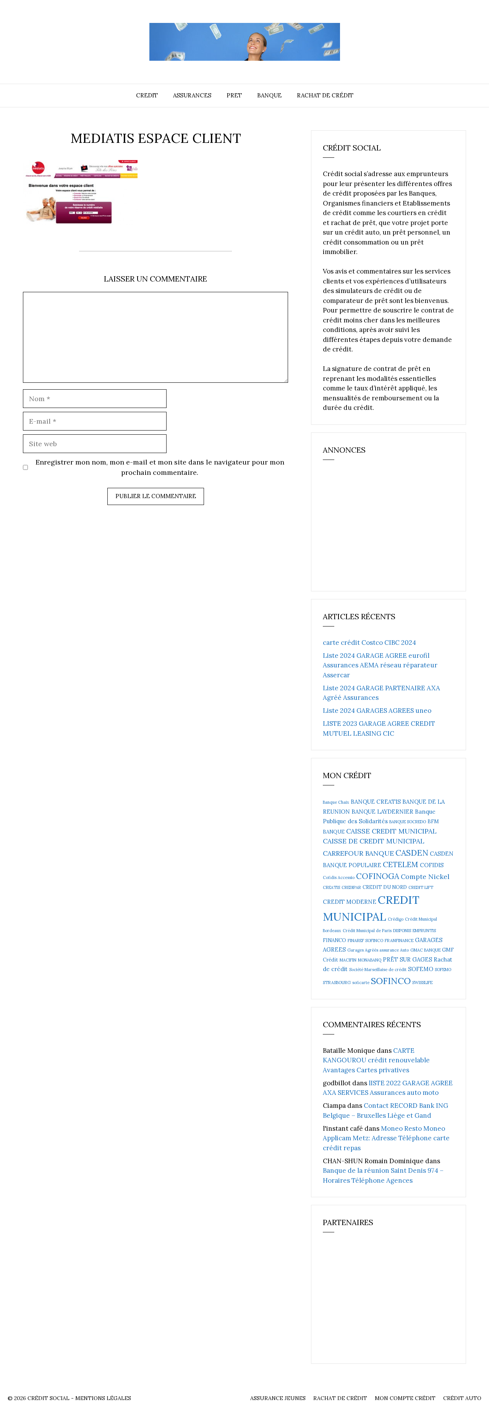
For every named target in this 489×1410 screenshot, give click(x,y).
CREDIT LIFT (420, 887)
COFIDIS (432, 865)
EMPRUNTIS (424, 930)
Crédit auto (462, 1398)
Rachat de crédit (325, 95)
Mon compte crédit (405, 1398)
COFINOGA (377, 876)
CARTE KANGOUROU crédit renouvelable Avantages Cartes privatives (376, 1060)
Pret (234, 95)
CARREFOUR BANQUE (358, 853)
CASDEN (411, 852)
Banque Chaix (336, 802)
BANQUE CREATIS (376, 801)
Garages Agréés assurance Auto (378, 950)
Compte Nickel (425, 876)
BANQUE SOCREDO (407, 821)
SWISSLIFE (422, 982)
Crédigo (395, 919)
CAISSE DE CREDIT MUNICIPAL (373, 841)
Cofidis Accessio (339, 877)
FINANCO (334, 940)
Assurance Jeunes (278, 1398)
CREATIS (331, 887)
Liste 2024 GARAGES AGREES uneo (377, 710)
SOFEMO (420, 969)
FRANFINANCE (399, 940)
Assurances (192, 95)
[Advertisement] (380, 528)
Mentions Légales (103, 1398)
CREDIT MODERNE (349, 901)
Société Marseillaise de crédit (377, 969)
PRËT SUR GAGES (407, 959)
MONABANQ (369, 960)
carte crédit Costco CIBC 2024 (369, 642)
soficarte (360, 982)
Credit (147, 95)
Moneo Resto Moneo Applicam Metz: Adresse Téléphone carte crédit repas (386, 1138)
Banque (269, 95)
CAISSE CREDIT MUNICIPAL (391, 831)
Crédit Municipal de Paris (367, 930)
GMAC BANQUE (425, 950)
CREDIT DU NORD (385, 887)
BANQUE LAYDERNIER (382, 811)
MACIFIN (348, 960)
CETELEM (400, 864)
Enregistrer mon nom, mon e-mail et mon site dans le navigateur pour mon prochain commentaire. (160, 467)
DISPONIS (402, 930)
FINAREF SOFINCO (365, 940)
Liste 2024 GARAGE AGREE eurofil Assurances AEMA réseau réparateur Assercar (380, 665)
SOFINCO (391, 980)
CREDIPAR (351, 887)
